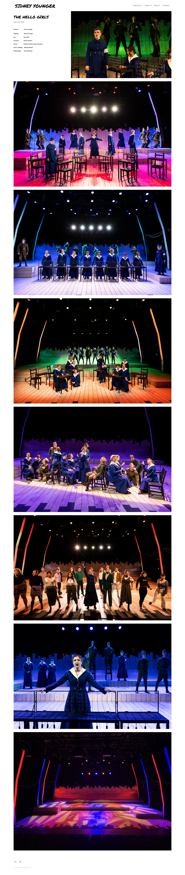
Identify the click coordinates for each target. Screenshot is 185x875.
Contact (166, 5)
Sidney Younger (35, 5)
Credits (148, 5)
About (157, 5)
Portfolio (137, 5)
